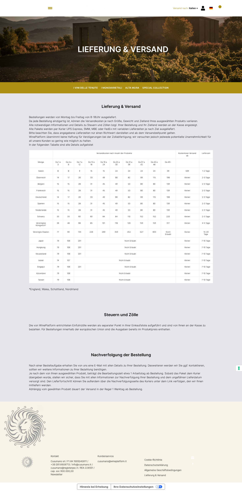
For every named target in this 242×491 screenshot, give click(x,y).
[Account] (203, 8)
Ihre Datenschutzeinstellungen (133, 486)
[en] (211, 4)
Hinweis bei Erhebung (94, 486)
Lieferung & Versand (155, 475)
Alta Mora (132, 87)
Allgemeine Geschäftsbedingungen (162, 470)
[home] (121, 8)
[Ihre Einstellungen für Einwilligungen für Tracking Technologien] (239, 368)
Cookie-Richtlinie (153, 459)
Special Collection (155, 87)
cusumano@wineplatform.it (112, 461)
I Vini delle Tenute (85, 87)
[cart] (218, 8)
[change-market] (185, 8)
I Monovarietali (111, 87)
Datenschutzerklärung (156, 465)
